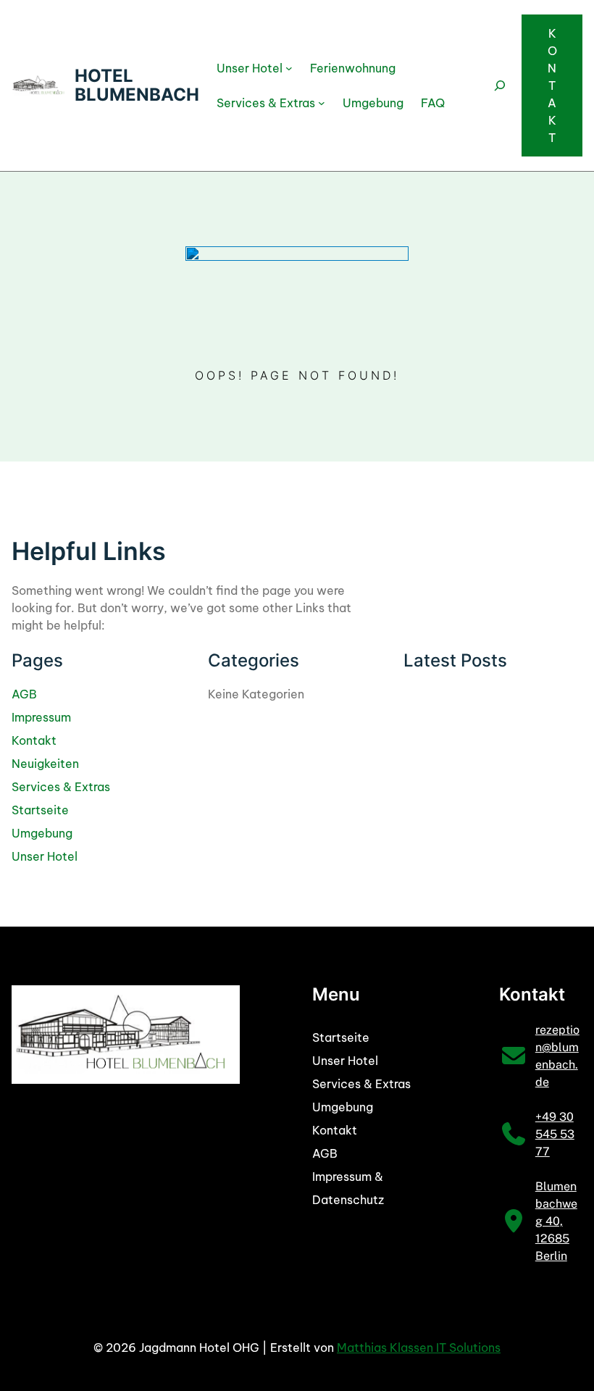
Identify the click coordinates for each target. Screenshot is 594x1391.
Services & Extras (61, 787)
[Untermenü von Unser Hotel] (289, 68)
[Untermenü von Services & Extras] (321, 102)
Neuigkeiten (45, 763)
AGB (24, 694)
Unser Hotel (45, 856)
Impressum (41, 717)
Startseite (40, 810)
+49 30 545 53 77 (554, 1134)
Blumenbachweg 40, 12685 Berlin (556, 1221)
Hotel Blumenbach (137, 85)
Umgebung (42, 833)
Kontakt (552, 85)
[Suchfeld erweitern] (500, 85)
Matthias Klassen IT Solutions (419, 1347)
